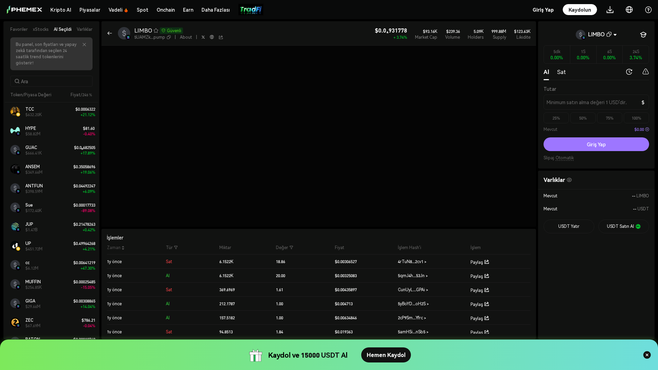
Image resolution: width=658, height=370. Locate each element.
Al (546, 71)
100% (636, 118)
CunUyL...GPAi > (413, 289)
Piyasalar (90, 10)
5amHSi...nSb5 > (413, 331)
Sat (561, 71)
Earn (188, 10)
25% (556, 118)
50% (583, 118)
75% (609, 118)
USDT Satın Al (620, 226)
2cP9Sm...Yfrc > (412, 317)
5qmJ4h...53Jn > (413, 275)
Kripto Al (60, 10)
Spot (142, 10)
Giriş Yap (596, 144)
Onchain (166, 10)
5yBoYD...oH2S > (413, 303)
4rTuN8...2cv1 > (412, 261)
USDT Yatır (569, 226)
